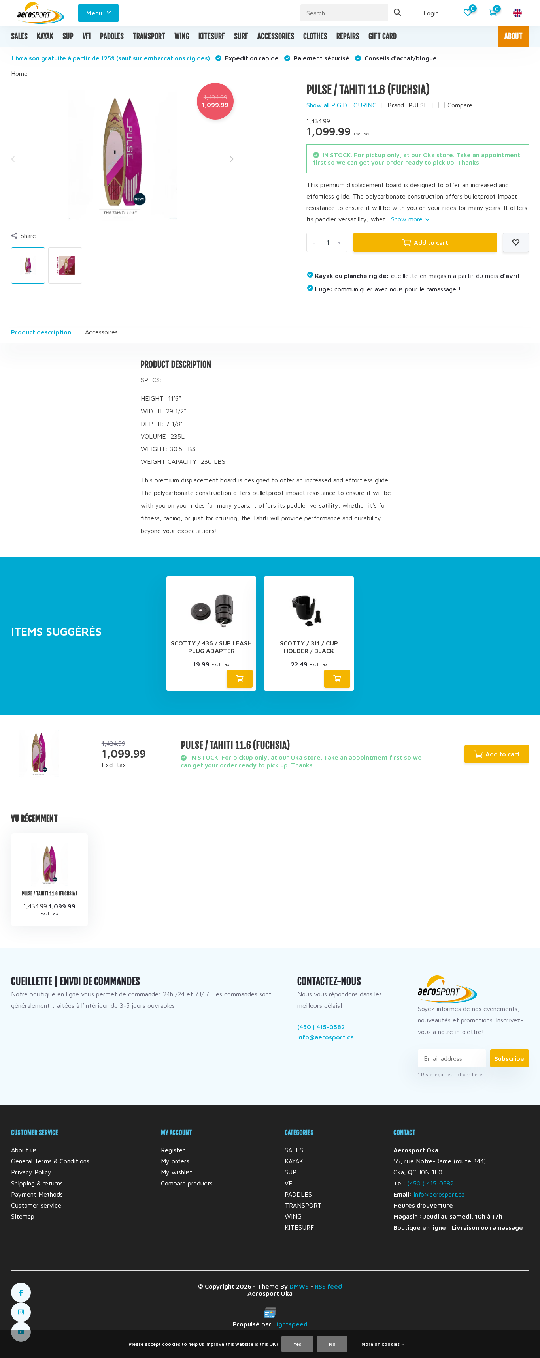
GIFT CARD (382, 36)
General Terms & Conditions (50, 1161)
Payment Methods (37, 1194)
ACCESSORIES (275, 36)
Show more (408, 219)
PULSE (418, 105)
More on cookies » (382, 1344)
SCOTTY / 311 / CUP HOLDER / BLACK (309, 647)
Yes (297, 1344)
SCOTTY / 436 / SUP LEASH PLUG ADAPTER (211, 647)
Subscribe (509, 1058)
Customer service (36, 1205)
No (332, 1344)
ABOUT (513, 36)
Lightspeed (290, 1324)
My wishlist (177, 1172)
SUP (68, 36)
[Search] (398, 13)
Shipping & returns (37, 1183)
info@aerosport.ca (325, 1037)
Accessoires (101, 332)
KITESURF (211, 36)
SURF (241, 36)
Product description (41, 332)
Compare (459, 105)
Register (173, 1150)
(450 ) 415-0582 (321, 1026)
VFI (87, 36)
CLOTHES (315, 36)
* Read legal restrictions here (450, 1074)
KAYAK (45, 36)
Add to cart (431, 242)
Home (19, 73)
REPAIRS (347, 36)
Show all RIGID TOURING (341, 105)
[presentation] (14, 159)
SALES (19, 36)
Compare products (187, 1183)
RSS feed (328, 1286)
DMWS (299, 1286)
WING (181, 36)
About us (24, 1150)
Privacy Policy (31, 1172)
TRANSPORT (149, 36)
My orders (175, 1161)
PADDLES (112, 36)
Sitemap (22, 1216)
